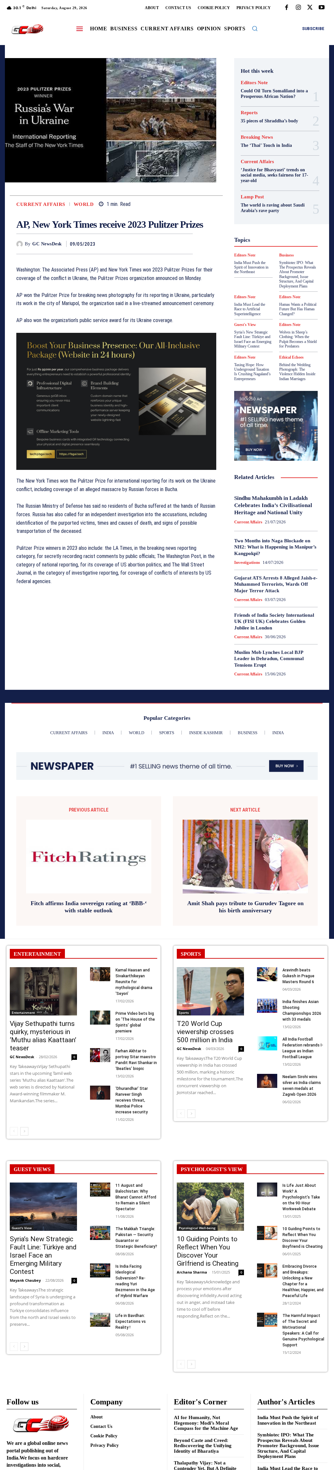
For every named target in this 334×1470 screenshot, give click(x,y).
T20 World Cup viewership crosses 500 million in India (205, 1032)
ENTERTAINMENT (37, 954)
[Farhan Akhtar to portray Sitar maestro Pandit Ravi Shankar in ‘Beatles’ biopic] (100, 1055)
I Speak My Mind (269, 226)
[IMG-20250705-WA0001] (116, 401)
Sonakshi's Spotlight (265, 273)
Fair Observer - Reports (271, 203)
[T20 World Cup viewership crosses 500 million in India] (210, 991)
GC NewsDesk (47, 243)
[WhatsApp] (186, 243)
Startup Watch (271, 285)
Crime (275, 179)
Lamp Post (259, 250)
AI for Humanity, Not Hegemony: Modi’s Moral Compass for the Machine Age (206, 1423)
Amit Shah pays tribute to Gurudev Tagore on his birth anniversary (245, 907)
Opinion (255, 256)
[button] (255, 28)
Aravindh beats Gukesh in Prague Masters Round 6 (298, 976)
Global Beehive (257, 209)
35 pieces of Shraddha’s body (269, 120)
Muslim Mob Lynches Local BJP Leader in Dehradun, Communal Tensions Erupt (269, 659)
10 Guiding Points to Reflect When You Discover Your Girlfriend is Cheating (207, 1251)
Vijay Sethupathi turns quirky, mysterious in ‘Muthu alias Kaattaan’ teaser (43, 1036)
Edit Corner (274, 185)
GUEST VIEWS (32, 1169)
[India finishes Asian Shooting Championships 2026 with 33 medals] (267, 1006)
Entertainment (23, 1012)
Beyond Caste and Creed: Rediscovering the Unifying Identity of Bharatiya (203, 1446)
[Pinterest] (171, 243)
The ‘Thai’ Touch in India (266, 145)
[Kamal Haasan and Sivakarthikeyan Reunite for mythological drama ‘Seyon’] (100, 974)
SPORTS (191, 954)
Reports (249, 112)
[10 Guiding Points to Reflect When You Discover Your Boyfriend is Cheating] (267, 1233)
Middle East (289, 250)
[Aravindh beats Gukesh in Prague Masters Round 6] (267, 974)
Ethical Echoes (291, 357)
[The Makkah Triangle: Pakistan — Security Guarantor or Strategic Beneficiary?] (100, 1233)
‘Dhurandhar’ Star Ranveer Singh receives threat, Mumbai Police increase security (131, 1100)
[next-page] (24, 1131)
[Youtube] (321, 8)
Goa (282, 209)
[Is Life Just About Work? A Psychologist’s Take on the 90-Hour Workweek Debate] (267, 1190)
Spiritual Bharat (259, 279)
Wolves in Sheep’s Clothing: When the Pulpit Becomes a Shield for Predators (298, 339)
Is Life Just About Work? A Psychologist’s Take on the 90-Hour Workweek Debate (301, 1197)
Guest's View (284, 221)
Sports (288, 279)
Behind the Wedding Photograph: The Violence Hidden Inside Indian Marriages (297, 372)
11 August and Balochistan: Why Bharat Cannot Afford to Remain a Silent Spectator (135, 1197)
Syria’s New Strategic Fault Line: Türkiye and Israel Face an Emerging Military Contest (252, 339)
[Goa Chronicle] (27, 29)
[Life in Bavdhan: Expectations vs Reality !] (100, 1320)
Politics (277, 256)
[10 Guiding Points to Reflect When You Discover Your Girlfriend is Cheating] (210, 1207)
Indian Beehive (269, 238)
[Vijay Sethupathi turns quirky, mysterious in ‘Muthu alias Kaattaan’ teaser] (43, 991)
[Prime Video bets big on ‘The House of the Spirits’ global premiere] (100, 1018)
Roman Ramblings (265, 268)
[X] (310, 8)
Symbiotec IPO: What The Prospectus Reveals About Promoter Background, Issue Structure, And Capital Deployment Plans (288, 1445)
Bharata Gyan (269, 168)
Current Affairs (40, 204)
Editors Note (254, 82)
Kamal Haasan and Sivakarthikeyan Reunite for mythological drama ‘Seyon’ (133, 982)
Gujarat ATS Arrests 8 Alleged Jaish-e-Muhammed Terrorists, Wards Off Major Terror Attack (275, 584)
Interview (273, 244)
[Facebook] (286, 8)
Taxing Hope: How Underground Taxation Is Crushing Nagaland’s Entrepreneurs (252, 372)
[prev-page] (14, 1131)
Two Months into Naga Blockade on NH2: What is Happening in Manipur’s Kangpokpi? (275, 547)
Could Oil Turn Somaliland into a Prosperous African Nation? (274, 93)
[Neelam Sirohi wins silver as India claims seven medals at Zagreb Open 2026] (267, 1081)
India (263, 232)
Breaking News (257, 137)
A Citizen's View (268, 162)
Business (267, 174)
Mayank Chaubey (25, 1280)
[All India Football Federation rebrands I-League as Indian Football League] (267, 1043)
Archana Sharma (192, 1272)
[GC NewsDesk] (20, 244)
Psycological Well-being (272, 262)
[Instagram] (298, 8)
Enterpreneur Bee (266, 191)
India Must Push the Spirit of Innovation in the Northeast (287, 1420)
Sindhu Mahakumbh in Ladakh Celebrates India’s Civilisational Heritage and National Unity (273, 505)
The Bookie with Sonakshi (293, 291)
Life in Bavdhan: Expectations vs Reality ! (130, 1321)
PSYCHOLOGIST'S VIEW (212, 1169)
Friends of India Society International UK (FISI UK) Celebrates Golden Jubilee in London (274, 621)
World (84, 204)
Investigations (247, 562)
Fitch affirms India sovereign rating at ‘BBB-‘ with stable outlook (89, 907)
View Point (270, 297)
